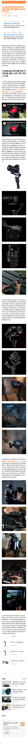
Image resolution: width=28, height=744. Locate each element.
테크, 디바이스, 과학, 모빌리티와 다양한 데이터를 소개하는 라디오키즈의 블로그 (10, 728)
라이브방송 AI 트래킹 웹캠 (11, 23)
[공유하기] (7, 673)
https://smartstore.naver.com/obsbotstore (12, 21)
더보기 (24, 679)
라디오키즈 (4, 16)
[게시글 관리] (9, 673)
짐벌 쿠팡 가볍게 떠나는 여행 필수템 (14, 35)
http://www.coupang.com (11, 32)
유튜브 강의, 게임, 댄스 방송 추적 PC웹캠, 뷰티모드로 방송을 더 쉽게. (14, 26)
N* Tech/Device (6, 14)
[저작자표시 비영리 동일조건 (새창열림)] (20, 673)
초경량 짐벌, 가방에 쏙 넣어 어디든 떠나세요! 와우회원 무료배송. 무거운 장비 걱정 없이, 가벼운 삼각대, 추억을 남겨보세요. (14, 38)
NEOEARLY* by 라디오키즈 (10, 724)
